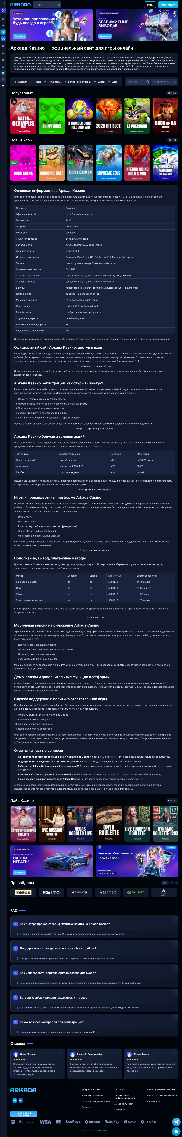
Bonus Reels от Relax (79, 81)
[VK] (21, 1100)
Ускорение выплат (91, 1089)
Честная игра (153, 1101)
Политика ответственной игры (161, 1089)
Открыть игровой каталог (94, 550)
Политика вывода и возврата (96, 1101)
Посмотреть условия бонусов (94, 489)
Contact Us (119, 1109)
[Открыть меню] (3, 3)
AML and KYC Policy (123, 1104)
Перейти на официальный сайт (94, 366)
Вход (150, 4)
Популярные (55, 81)
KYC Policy (119, 1089)
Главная (22, 81)
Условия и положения (92, 1095)
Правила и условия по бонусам (162, 1095)
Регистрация (168, 4)
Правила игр (88, 1107)
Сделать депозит (94, 617)
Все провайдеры (161, 81)
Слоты (101, 81)
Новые (37, 81)
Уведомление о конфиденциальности (124, 1096)
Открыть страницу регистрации (94, 428)
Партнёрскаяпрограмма (24, 1114)
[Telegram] (15, 1100)
